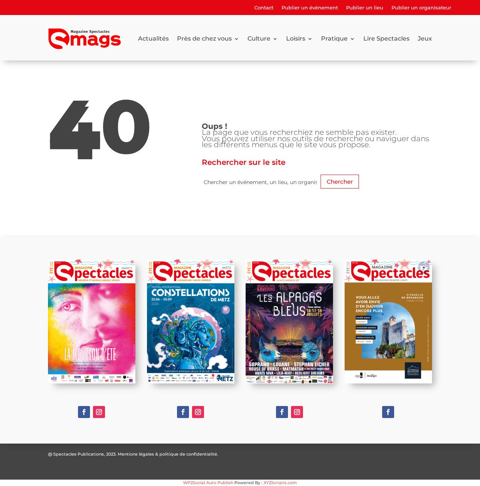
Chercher (340, 181)
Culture (259, 38)
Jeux (425, 38)
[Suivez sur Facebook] (84, 412)
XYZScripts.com (280, 482)
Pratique (334, 38)
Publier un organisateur (421, 8)
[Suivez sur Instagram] (99, 412)
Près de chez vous (204, 38)
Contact (263, 8)
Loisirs (295, 38)
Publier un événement (310, 8)
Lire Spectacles (386, 38)
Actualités (153, 38)
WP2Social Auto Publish (208, 482)
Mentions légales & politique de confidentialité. (168, 454)
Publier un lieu (364, 8)
